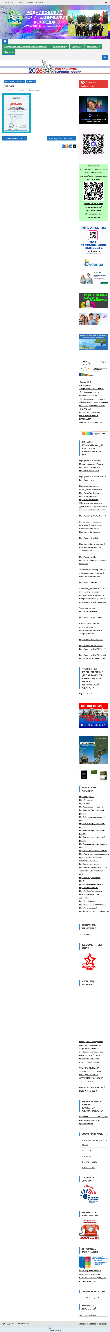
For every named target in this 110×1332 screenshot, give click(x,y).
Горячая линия (85, 693)
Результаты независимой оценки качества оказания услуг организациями (93, 1120)
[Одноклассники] (67, 146)
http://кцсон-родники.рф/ (90, 864)
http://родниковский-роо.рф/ (91, 806)
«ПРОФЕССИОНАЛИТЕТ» (90, 422)
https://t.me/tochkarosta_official (92, 658)
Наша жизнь (92, 46)
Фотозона (86, 1156)
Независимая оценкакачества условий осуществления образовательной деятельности (93, 210)
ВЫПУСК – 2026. (89, 1161)
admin (21, 90)
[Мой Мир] (70, 146)
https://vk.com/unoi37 (88, 582)
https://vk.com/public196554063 (92, 655)
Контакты (39, 2)
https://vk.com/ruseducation (90, 617)
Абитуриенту (59, 46)
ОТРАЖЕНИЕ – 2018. (15, 138)
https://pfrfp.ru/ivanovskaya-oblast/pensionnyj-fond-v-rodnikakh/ (90, 894)
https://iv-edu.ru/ (86, 800)
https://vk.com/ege (86, 480)
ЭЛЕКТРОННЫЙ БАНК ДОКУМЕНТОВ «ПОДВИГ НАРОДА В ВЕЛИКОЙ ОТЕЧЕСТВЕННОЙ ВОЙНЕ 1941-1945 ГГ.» (91, 1074)
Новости (29, 2)
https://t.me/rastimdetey (89, 499)
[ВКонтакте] (63, 146)
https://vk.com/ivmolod (88, 538)
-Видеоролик (85, 385)
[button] (72, 23)
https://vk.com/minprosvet (90, 467)
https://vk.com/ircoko (87, 556)
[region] (88, 23)
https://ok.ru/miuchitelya (89, 492)
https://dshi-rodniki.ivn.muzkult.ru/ (93, 850)
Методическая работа (14, 81)
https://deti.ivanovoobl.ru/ (89, 901)
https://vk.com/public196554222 (92, 649)
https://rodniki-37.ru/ (87, 803)
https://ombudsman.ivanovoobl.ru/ (93, 904)
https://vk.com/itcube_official (90, 645)
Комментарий (34, 90)
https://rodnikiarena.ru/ (88, 887)
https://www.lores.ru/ (88, 907)
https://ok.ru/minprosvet (89, 470)
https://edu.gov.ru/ (86, 796)
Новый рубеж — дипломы (60, 138)
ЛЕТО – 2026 (88, 1150)
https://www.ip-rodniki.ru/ (89, 877)
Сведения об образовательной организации (25, 46)
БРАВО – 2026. (88, 1167)
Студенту (76, 46)
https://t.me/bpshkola (88, 611)
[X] (74, 146)
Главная (20, 2)
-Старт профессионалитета (91, 388)
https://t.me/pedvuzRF (88, 496)
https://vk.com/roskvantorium (91, 639)
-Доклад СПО (85, 382)
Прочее (7, 51)
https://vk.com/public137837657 (92, 515)
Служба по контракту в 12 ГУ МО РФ (94, 1142)
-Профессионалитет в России (92, 398)
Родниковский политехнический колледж (46, 17)
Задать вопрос (85, 934)
